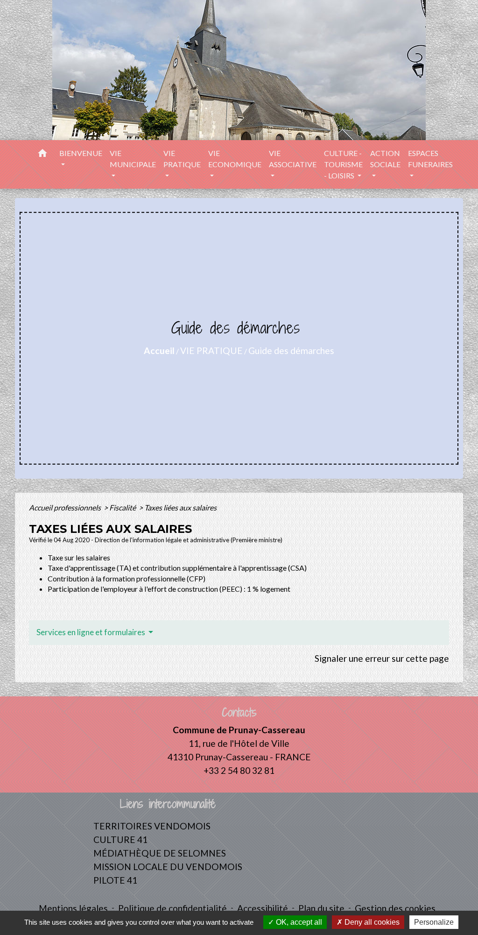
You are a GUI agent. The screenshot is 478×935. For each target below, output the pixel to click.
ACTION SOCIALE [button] (385, 159)
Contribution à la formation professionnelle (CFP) (126, 578)
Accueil (159, 350)
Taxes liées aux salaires (180, 507)
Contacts (239, 712)
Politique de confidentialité (172, 908)
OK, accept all (298, 922)
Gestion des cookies (395, 908)
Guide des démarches (291, 350)
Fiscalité (123, 507)
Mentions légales (73, 908)
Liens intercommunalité (168, 804)
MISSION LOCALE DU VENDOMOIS (167, 866)
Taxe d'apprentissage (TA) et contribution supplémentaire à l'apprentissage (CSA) (177, 567)
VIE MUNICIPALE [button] (133, 159)
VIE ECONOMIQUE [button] (234, 159)
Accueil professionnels (65, 507)
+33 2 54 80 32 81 (239, 770)
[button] (42, 154)
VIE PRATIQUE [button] (182, 159)
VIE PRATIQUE (211, 350)
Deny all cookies (371, 922)
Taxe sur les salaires (79, 557)
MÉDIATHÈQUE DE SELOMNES (159, 853)
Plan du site (321, 908)
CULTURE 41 (120, 839)
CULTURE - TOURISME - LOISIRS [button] (343, 164)
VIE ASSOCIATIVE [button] (292, 159)
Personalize (434, 922)
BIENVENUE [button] (80, 153)
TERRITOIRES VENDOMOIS (152, 826)
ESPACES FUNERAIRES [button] (430, 159)
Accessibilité (262, 908)
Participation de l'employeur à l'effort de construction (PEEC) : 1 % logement (169, 588)
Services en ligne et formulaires (91, 632)
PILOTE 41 (115, 880)
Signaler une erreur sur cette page (382, 658)
